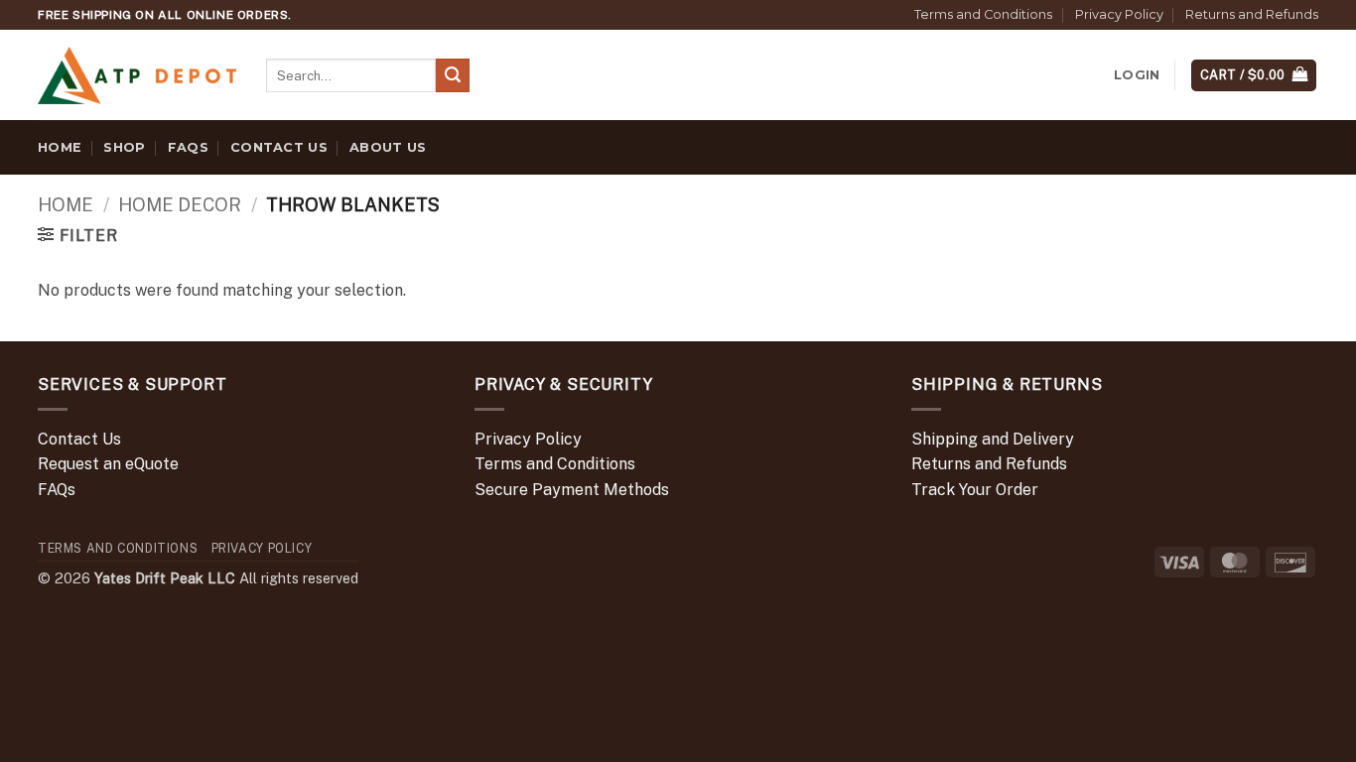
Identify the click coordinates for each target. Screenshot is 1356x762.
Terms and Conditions (983, 14)
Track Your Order (974, 489)
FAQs (188, 147)
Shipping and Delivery (992, 439)
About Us (387, 147)
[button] (1136, 75)
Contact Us (279, 147)
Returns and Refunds (1251, 14)
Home (59, 147)
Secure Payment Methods (572, 489)
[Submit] (453, 75)
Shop (124, 147)
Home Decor (179, 204)
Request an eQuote (108, 463)
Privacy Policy (1119, 14)
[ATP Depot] (137, 76)
